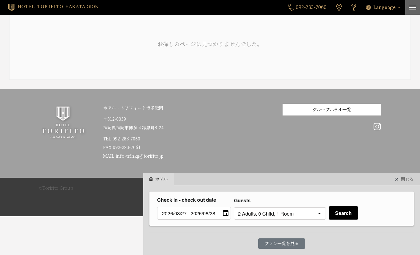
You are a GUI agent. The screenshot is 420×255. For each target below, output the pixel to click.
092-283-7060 (126, 139)
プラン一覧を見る (281, 243)
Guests (242, 200)
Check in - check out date (186, 199)
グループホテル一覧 (331, 109)
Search (343, 213)
